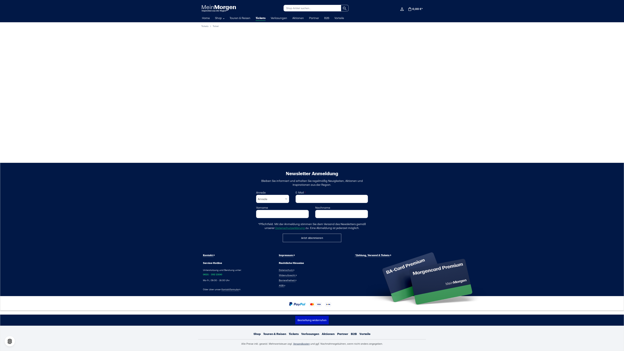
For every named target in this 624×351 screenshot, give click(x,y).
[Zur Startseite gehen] (218, 8)
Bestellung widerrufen (312, 320)
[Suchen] (345, 8)
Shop (257, 334)
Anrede (261, 192)
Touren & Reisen (274, 334)
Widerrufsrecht (287, 275)
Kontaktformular (230, 289)
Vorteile (364, 334)
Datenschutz (286, 270)
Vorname (262, 207)
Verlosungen (310, 334)
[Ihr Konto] (402, 9)
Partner (342, 334)
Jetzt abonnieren (312, 238)
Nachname (322, 207)
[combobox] (312, 8)
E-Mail (301, 192)
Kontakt (208, 255)
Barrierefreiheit (287, 280)
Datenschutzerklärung (290, 228)
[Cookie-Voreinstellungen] (10, 341)
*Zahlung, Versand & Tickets (372, 255)
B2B (354, 334)
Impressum (286, 255)
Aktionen (328, 334)
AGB (281, 285)
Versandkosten (301, 343)
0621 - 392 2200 (212, 274)
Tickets (294, 334)
